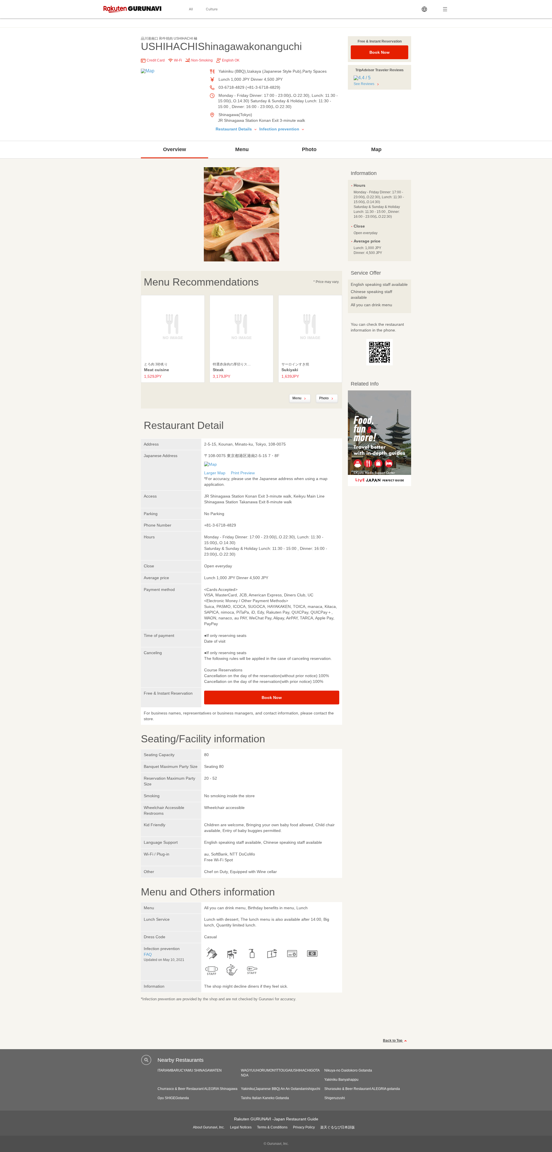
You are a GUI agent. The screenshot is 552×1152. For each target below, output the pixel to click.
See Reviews (364, 84)
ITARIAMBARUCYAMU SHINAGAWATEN (190, 1070)
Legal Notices (241, 1127)
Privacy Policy (304, 1127)
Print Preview (243, 473)
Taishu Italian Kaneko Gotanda (265, 1098)
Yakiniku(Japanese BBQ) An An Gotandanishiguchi (280, 1089)
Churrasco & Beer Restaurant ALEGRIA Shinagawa (197, 1089)
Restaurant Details (234, 129)
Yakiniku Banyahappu (341, 1080)
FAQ (148, 954)
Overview (174, 149)
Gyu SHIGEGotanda (173, 1098)
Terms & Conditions (272, 1127)
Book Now (379, 52)
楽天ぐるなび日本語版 (337, 1127)
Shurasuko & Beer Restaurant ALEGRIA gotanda (362, 1089)
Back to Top (393, 1041)
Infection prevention (279, 129)
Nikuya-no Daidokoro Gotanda (348, 1070)
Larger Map (214, 473)
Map (376, 149)
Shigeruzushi (334, 1098)
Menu (242, 149)
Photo (309, 149)
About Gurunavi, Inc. (209, 1127)
